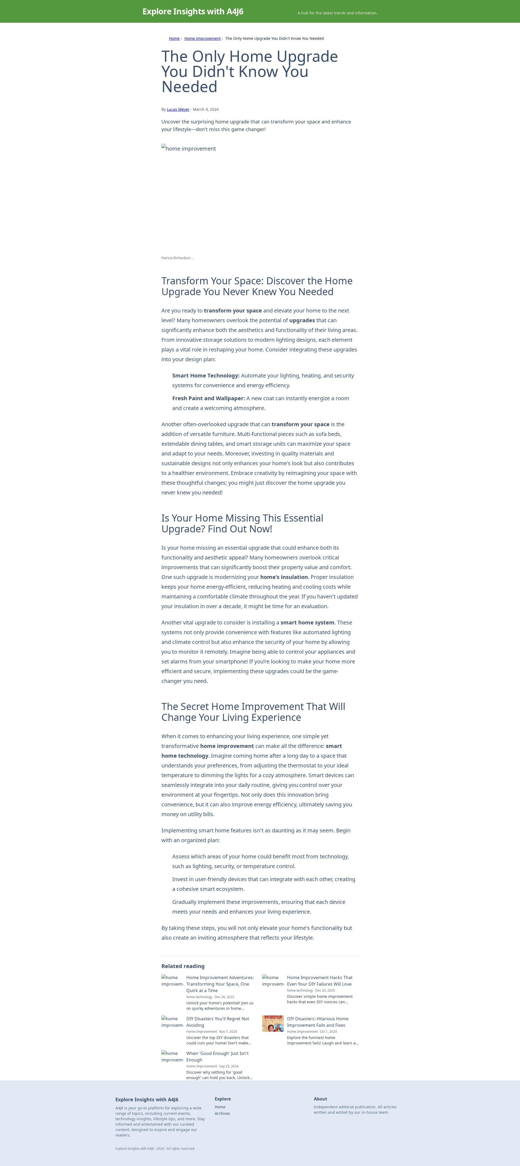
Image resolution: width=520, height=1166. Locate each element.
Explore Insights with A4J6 (192, 11)
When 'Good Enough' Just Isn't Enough (217, 1056)
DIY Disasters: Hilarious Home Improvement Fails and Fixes (318, 1022)
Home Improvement (202, 38)
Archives (222, 1113)
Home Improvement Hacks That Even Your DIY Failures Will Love (320, 981)
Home (174, 38)
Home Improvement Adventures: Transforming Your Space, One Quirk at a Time (220, 984)
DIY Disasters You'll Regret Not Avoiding (217, 1022)
